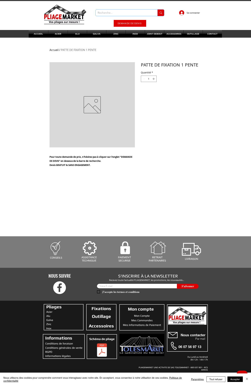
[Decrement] (143, 79)
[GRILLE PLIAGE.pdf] (102, 350)
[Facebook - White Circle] (59, 287)
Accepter (235, 379)
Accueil (54, 50)
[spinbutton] (149, 79)
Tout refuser (215, 379)
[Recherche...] (160, 13)
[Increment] (154, 79)
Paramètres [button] (197, 379)
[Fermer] (247, 379)
